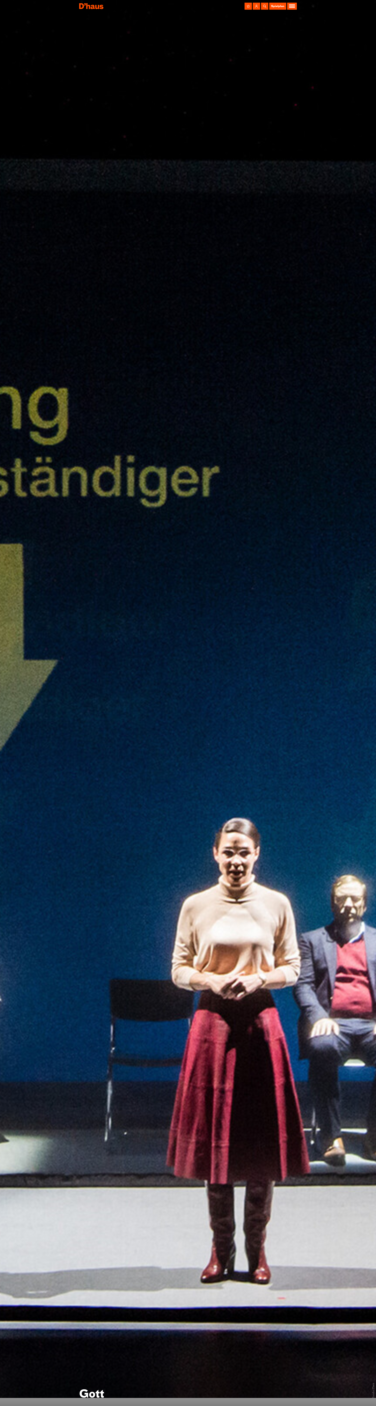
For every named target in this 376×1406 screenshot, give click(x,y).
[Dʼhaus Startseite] (91, 6)
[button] (248, 6)
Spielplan (277, 6)
